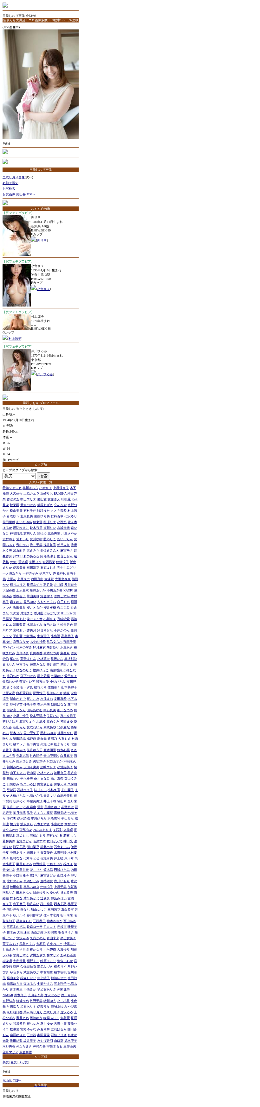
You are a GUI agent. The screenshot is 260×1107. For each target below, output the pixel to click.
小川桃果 (63, 1001)
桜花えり (40, 687)
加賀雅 (72, 887)
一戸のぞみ (30, 573)
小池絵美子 (65, 767)
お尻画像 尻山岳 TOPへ (19, 194)
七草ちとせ (31, 858)
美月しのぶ (15, 807)
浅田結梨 (16, 1040)
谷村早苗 (16, 704)
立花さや (60, 505)
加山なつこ (39, 909)
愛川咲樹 (36, 539)
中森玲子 (43, 636)
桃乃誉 (14, 824)
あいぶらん (65, 539)
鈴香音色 (66, 624)
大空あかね (10, 830)
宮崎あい (19, 630)
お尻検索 (9, 188)
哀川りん (29, 533)
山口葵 (58, 1040)
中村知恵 (46, 972)
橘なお (14, 659)
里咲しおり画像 (14, 177)
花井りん (36, 869)
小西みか (29, 989)
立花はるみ (59, 1029)
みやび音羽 (45, 1040)
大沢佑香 (16, 493)
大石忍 (41, 944)
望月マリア (10, 1052)
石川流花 (33, 567)
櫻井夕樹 (49, 607)
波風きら (26, 824)
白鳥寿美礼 (65, 795)
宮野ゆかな (28, 1029)
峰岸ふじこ (51, 1018)
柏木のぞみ (24, 647)
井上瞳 (58, 858)
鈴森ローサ (34, 926)
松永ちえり (62, 744)
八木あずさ (42, 824)
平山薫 (18, 636)
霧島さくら (27, 944)
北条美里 (54, 533)
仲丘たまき (24, 1046)
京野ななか (21, 641)
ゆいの (54, 892)
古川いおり (62, 881)
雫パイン (9, 647)
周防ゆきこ (21, 527)
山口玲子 (63, 875)
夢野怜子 (39, 693)
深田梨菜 (19, 624)
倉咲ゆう (13, 516)
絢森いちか (65, 961)
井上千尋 (49, 801)
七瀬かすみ (45, 983)
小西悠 (62, 522)
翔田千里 (69, 641)
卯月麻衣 (39, 647)
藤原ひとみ (24, 761)
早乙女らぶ (54, 641)
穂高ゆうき (15, 983)
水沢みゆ (22, 938)
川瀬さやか (69, 533)
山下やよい (18, 773)
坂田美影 (19, 607)
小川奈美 (49, 619)
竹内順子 (36, 755)
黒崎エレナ (48, 767)
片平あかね (31, 898)
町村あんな (24, 892)
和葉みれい (59, 898)
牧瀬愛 (14, 1029)
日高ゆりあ (41, 892)
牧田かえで (54, 841)
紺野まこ (33, 961)
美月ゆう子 (34, 750)
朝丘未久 (63, 545)
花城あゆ (57, 1006)
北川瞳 (58, 584)
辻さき (45, 898)
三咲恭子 (39, 921)
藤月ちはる (24, 864)
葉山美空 (13, 978)
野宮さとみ (45, 784)
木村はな (70, 824)
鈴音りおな (45, 630)
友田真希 (60, 698)
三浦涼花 (54, 909)
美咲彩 (57, 830)
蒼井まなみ (42, 778)
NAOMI (8, 995)
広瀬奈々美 (35, 995)
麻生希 (65, 653)
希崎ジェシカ (12, 488)
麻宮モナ (66, 550)
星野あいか (38, 590)
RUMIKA (60, 493)
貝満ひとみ (31, 881)
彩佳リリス (59, 1035)
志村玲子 (9, 539)
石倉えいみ (62, 847)
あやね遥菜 (68, 955)
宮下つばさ (28, 676)
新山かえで (18, 698)
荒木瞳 (23, 562)
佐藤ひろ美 (42, 516)
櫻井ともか (34, 607)
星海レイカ (54, 693)
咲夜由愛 (42, 681)
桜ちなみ (33, 1023)
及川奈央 (70, 584)
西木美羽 (60, 904)
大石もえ (64, 738)
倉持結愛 (46, 881)
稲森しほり (28, 978)
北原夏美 (26, 516)
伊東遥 (37, 522)
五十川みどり (66, 567)
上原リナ (23, 579)
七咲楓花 (29, 636)
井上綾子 (43, 978)
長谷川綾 (22, 869)
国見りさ (9, 892)
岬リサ (42, 240)
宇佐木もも (54, 1046)
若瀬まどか (24, 841)
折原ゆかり (65, 733)
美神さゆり (52, 807)
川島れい (13, 778)
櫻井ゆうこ (41, 670)
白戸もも (63, 602)
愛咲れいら (34, 727)
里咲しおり (51, 1012)
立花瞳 (68, 830)
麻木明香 (49, 750)
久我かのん (38, 938)
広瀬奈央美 (31, 767)
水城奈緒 (63, 527)
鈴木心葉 (63, 750)
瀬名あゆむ (34, 710)
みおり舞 (43, 1029)
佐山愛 (42, 499)
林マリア (53, 955)
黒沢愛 (14, 613)
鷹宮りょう (27, 721)
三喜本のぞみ (16, 926)
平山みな (67, 818)
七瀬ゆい (57, 676)
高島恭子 (67, 636)
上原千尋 (60, 887)
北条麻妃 (63, 727)
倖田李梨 (16, 887)
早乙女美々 (68, 938)
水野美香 (9, 1046)
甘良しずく (21, 955)
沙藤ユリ (69, 944)
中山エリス (28, 499)
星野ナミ (66, 664)
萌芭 (16, 966)
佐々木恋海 (51, 915)
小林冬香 (54, 790)
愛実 (40, 807)
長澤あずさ (34, 584)
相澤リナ (49, 522)
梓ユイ (68, 864)
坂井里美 (29, 1040)
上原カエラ (31, 493)
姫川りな (49, 527)
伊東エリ (45, 573)
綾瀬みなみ (38, 664)
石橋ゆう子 (25, 790)
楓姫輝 (31, 738)
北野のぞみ (15, 881)
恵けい (34, 875)
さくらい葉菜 (43, 812)
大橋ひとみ (18, 795)
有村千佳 (29, 510)
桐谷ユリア (18, 584)
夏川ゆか (46, 1023)
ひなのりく (24, 670)
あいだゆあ (24, 522)
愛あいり (22, 539)
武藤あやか (31, 972)
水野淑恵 (50, 932)
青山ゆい (22, 545)
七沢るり (70, 516)
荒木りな (16, 733)
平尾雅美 (26, 778)
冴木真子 (20, 995)
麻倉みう (33, 550)
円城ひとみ (62, 869)
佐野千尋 (36, 1001)
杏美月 (31, 630)
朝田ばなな (59, 704)
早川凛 (24, 949)
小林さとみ (45, 773)
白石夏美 (49, 710)
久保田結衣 (28, 966)
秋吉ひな (22, 664)
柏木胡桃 (60, 972)
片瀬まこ (26, 613)
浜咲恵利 (54, 818)
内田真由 (37, 579)
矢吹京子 (39, 761)
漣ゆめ (42, 533)
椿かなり (36, 949)
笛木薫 (11, 932)
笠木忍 (48, 869)
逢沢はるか (52, 995)
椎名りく (60, 966)
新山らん (19, 727)
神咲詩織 (16, 533)
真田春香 (36, 653)
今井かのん (62, 630)
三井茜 (31, 1035)
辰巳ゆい (29, 602)
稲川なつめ (65, 710)
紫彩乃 (52, 738)
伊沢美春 (19, 567)
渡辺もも (22, 835)
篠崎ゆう (36, 1018)
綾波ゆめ (22, 1001)
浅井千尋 (36, 545)
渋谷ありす (28, 1006)
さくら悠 (13, 687)
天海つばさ (28, 505)
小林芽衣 (43, 659)
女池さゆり (51, 624)
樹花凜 (7, 961)
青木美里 (16, 989)
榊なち (25, 909)
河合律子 (46, 596)
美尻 (6, 1062)
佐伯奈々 (54, 687)
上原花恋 (9, 693)
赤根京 (62, 926)
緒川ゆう (49, 1001)
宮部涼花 (25, 830)
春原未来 (43, 704)
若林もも (69, 835)
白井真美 (66, 755)
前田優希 (9, 522)
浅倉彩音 (19, 550)
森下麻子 (19, 904)
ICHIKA (66, 613)
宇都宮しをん (16, 710)
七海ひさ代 (34, 795)
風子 (30, 812)
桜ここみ (63, 607)
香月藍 (38, 613)
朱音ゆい (53, 647)
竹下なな (16, 898)
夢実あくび (10, 944)
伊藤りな (43, 1006)
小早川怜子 (21, 716)
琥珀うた (43, 510)
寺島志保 (22, 755)
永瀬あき (66, 647)
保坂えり (60, 784)
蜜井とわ (22, 1018)
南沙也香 (13, 909)
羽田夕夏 (26, 687)
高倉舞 (42, 738)
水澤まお (46, 698)
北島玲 (41, 721)
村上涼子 (15, 338)
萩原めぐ (19, 801)
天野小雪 (60, 1023)
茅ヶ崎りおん (32, 1012)
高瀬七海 (46, 744)
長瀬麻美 (46, 858)
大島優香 (19, 961)
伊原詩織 (23, 818)
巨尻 (13, 1062)
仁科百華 (57, 516)
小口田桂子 (21, 875)
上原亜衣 (22, 590)
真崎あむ (19, 619)
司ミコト (49, 926)
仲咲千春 (29, 704)
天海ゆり (63, 949)
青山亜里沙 (51, 755)
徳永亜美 (70, 1040)
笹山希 (62, 801)
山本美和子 (69, 687)
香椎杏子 (19, 596)
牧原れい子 (10, 681)
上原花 (11, 579)
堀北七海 (46, 847)
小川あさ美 (54, 590)
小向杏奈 (49, 949)
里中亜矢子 (31, 733)
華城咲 (11, 790)
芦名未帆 (59, 573)
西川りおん (69, 995)
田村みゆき (48, 733)
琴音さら (16, 972)
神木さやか (54, 921)
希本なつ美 (51, 653)
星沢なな (57, 659)
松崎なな (16, 858)
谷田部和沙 (34, 915)
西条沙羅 (37, 932)
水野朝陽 (60, 852)
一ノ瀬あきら (12, 573)
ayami (13, 562)
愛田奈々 (70, 676)
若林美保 (9, 841)
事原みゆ (19, 750)
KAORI (68, 590)
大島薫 (65, 1018)
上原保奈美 (61, 488)
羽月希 (48, 584)
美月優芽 (53, 664)
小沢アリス (52, 613)
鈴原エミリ (48, 961)
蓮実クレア (27, 681)
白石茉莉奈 (24, 693)
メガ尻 (23, 1062)
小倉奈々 (43, 289)
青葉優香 (46, 852)
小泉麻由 (29, 807)
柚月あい (33, 904)
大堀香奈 (9, 590)
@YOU (18, 556)
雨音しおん (65, 556)
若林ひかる (54, 835)
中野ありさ (18, 852)
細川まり (33, 852)
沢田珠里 (23, 932)
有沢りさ (35, 562)
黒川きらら (30, 488)
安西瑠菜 (48, 562)
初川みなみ (15, 767)
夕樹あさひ (38, 955)
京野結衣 (9, 1001)
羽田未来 (66, 915)
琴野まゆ (66, 721)
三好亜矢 (69, 1046)
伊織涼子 (62, 562)
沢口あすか (54, 761)
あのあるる (31, 556)
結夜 (66, 693)
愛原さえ (54, 499)
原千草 (69, 858)
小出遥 (55, 636)
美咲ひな (53, 716)
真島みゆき (31, 887)
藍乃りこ (49, 539)
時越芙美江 (34, 801)
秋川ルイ (19, 915)
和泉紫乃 (19, 1023)
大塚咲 (49, 579)
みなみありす (42, 830)
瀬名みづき (45, 966)
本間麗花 (43, 1035)
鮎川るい (40, 790)
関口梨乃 (33, 847)
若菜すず (39, 841)
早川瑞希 (13, 1006)
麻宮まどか (48, 875)
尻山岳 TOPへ (12, 1080)
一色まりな (54, 864)
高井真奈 (57, 778)
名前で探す (10, 183)
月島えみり (10, 949)
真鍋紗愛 (63, 619)
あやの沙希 (38, 641)
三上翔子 (60, 983)
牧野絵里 (39, 864)
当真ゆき (22, 653)
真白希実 (67, 909)
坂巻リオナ (66, 932)
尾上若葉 (43, 676)
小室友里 (57, 824)
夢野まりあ (28, 659)
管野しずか (62, 596)
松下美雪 (33, 744)
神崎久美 (39, 1046)
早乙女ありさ (46, 989)
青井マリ (49, 795)
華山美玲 (33, 596)
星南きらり (24, 921)
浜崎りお (46, 493)
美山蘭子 (67, 790)
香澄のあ (13, 499)
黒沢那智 (70, 659)
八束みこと (54, 944)
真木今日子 (68, 716)
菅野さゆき (10, 721)
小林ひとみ (58, 681)
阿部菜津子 (48, 556)
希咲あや (49, 727)
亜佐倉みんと (49, 550)
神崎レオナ (59, 978)
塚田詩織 (19, 738)
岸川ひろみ (45, 374)
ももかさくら (46, 602)
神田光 (68, 841)
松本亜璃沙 (38, 716)
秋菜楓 (14, 505)
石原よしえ (48, 567)
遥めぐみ (53, 721)
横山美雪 (16, 510)
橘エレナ (19, 744)
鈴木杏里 (36, 527)
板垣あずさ (45, 505)
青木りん (9, 664)
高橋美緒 (60, 812)
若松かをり (38, 835)
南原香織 (56, 670)
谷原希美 (66, 892)
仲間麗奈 (63, 989)
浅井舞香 (49, 545)
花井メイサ (34, 619)
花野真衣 (67, 807)
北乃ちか (13, 676)
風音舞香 (25, 1052)
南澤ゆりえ (18, 1035)
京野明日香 (15, 1012)
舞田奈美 (60, 773)
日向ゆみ (13, 784)
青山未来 (53, 938)
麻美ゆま (16, 602)
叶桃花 (66, 499)
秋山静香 (46, 904)
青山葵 (31, 773)
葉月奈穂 (19, 812)
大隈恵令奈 (63, 579)
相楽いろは (28, 784)
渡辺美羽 (19, 847)
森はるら (29, 983)
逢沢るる (66, 1012)
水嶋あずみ (34, 624)
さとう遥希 (59, 510)
